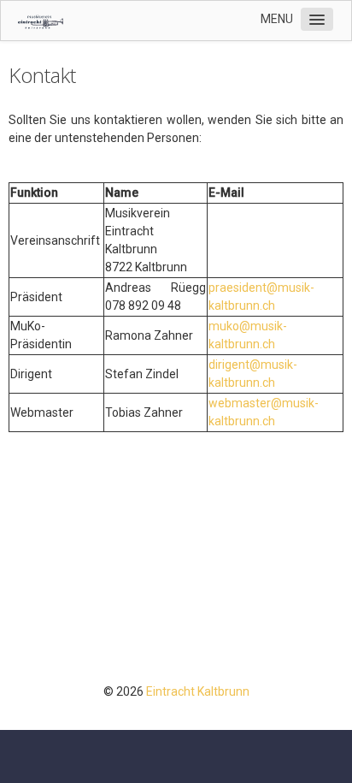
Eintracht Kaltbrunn (197, 691)
